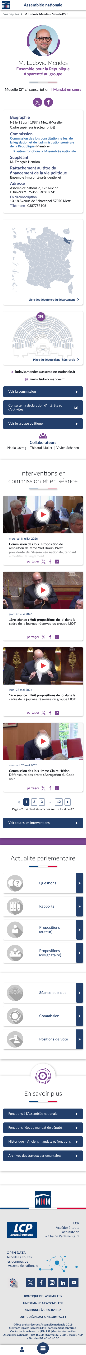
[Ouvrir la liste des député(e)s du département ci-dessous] (43, 262)
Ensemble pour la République (43, 69)
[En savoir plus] (43, 930)
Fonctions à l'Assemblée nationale (43, 1113)
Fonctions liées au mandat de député (43, 1127)
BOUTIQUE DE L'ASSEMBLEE (42, 1296)
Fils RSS (45, 1331)
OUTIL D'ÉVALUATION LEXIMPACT (42, 1317)
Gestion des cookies (64, 1331)
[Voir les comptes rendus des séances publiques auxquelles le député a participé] (43, 993)
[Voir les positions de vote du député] (43, 1039)
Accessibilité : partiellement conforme (53, 1328)
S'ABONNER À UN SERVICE (42, 1310)
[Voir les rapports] (43, 906)
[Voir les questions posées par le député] (43, 883)
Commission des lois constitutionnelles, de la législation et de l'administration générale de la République (42, 142)
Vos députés (11, 14)
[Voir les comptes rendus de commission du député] (43, 1016)
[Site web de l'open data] (43, 1259)
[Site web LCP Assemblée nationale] (43, 1230)
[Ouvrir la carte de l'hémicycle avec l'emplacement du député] (43, 338)
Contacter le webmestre (24, 1331)
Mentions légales (19, 1328)
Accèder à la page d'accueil (6, 5)
